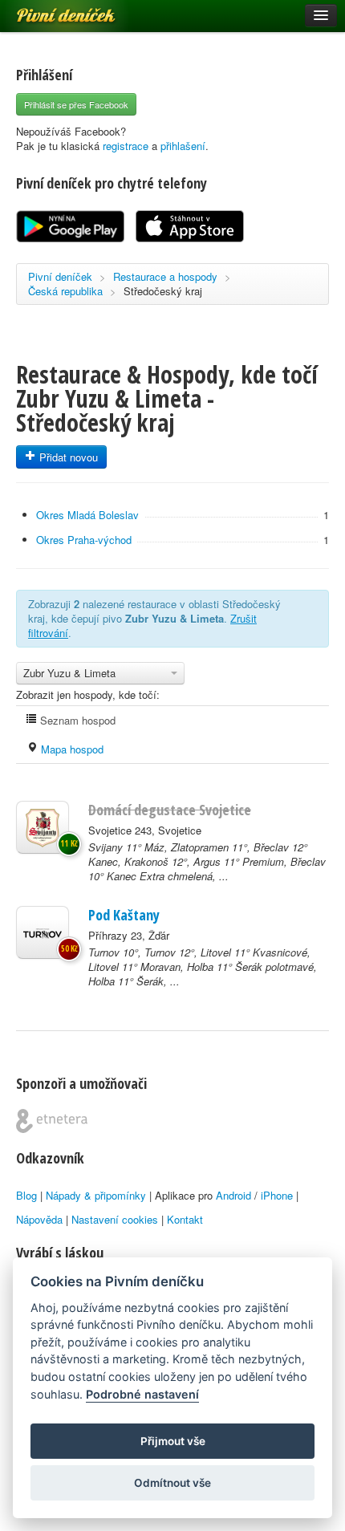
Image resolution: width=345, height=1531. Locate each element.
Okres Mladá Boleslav (87, 514)
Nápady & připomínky (96, 1195)
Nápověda (39, 1219)
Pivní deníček (48, 9)
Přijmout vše (172, 1441)
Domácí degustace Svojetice (169, 809)
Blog (26, 1195)
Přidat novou (67, 457)
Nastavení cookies (114, 1219)
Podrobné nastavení (142, 1394)
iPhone (277, 1195)
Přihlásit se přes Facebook (76, 104)
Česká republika (65, 290)
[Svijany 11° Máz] (42, 827)
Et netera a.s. (51, 1121)
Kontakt (185, 1219)
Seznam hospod (76, 720)
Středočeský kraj (163, 290)
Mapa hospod (71, 749)
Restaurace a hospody (165, 276)
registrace (125, 145)
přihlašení (182, 145)
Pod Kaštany (124, 914)
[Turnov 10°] (42, 932)
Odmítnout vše (172, 1482)
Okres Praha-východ (84, 539)
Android (233, 1195)
